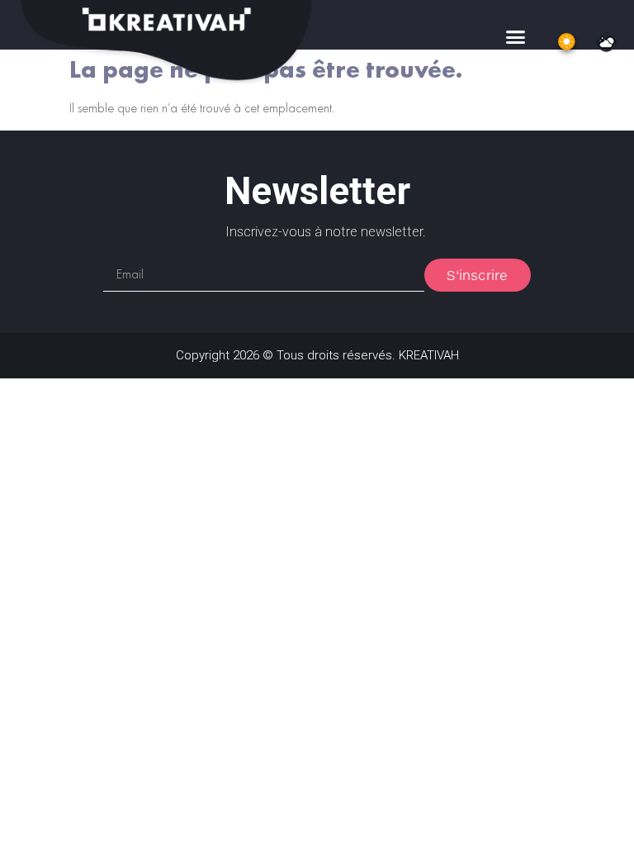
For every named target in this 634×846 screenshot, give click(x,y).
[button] (515, 37)
